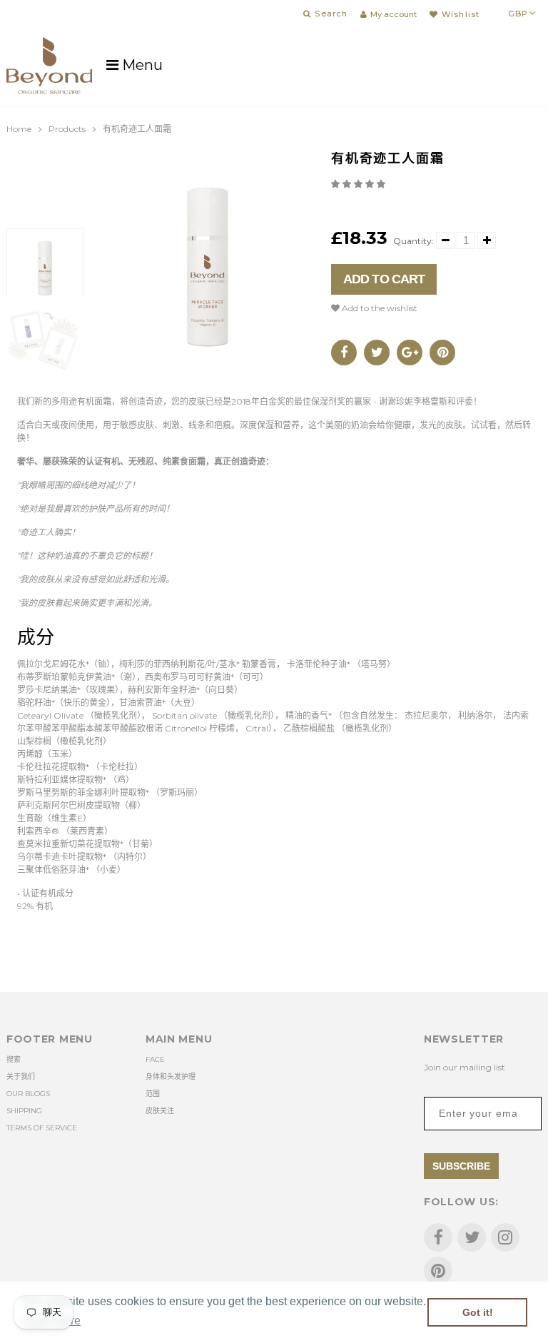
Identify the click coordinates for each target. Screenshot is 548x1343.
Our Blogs (28, 1093)
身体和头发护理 (171, 1076)
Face (155, 1059)
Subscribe (461, 1166)
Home (18, 128)
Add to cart (384, 279)
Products (67, 128)
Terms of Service (41, 1127)
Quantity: (413, 240)
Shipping (24, 1110)
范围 (153, 1093)
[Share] (344, 352)
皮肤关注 (160, 1110)
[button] (359, 183)
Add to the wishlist (378, 308)
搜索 (13, 1059)
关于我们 (20, 1076)
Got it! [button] (477, 1312)
